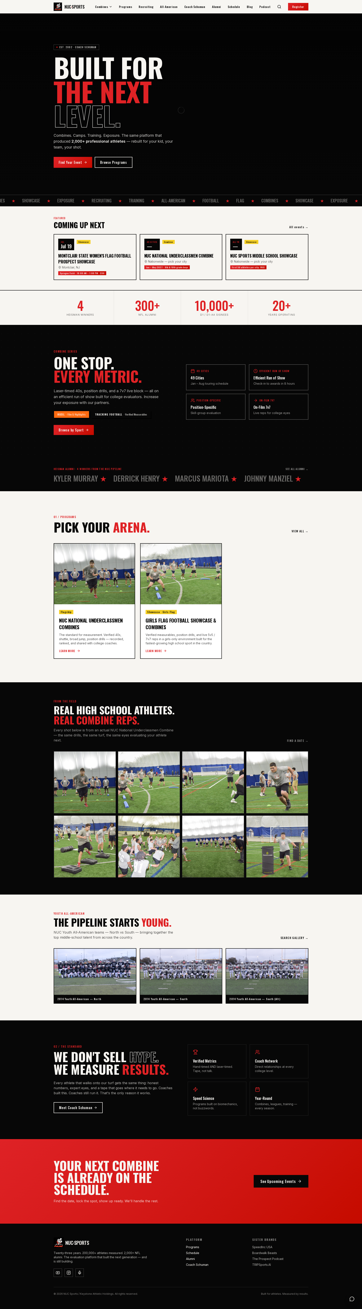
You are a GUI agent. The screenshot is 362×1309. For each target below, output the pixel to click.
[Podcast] (79, 1273)
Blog (250, 7)
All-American (168, 7)
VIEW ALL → (300, 531)
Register (298, 6)
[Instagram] (69, 1273)
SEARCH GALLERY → (294, 938)
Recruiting (146, 7)
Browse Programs (113, 162)
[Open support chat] (352, 1299)
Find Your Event (70, 162)
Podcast (264, 7)
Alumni (216, 7)
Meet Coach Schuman (75, 1107)
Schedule (234, 7)
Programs (125, 7)
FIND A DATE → (297, 741)
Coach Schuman (194, 7)
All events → (298, 227)
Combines (101, 7)
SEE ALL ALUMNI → (297, 469)
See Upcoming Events (278, 1181)
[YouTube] (58, 1273)
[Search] (279, 7)
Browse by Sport (71, 429)
